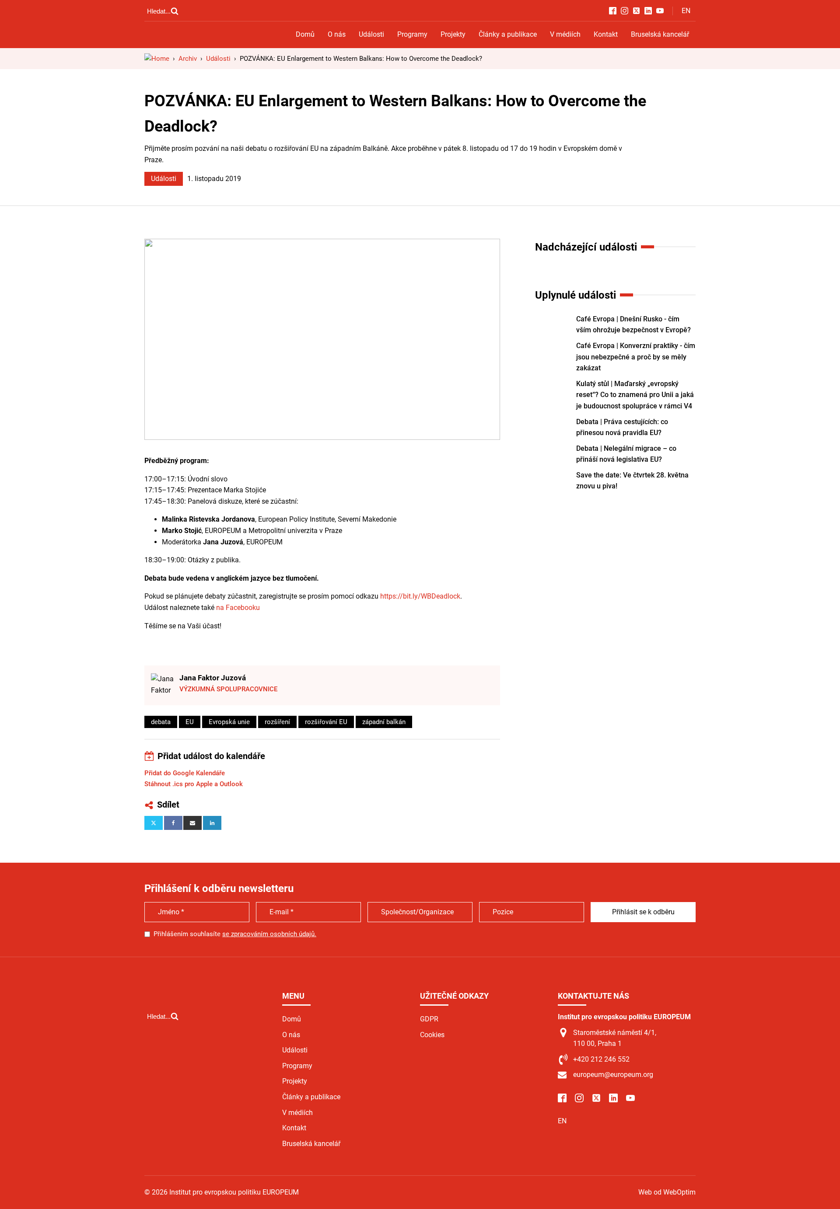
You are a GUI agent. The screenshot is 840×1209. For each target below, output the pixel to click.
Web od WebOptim (667, 1192)
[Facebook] (173, 823)
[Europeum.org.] (156, 59)
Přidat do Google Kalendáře (184, 773)
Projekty (453, 34)
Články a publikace (508, 34)
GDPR (429, 1019)
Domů (305, 34)
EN (686, 11)
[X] (153, 823)
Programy (412, 34)
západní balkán (384, 722)
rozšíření (277, 722)
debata (161, 722)
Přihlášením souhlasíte (235, 934)
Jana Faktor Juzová (212, 677)
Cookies (432, 1035)
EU (190, 722)
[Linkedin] (212, 823)
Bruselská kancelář (660, 34)
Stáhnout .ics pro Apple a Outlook (193, 784)
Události (371, 34)
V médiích (565, 34)
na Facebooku (238, 607)
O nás (337, 34)
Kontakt (606, 34)
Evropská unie (229, 722)
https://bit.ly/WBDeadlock (420, 596)
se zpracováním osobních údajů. (269, 934)
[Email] (192, 823)
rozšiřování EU (326, 722)
